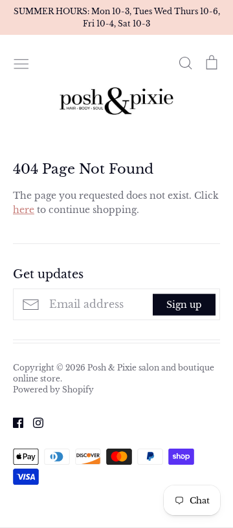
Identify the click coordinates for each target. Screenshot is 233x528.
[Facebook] (13, 422)
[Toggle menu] (21, 62)
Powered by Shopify (53, 389)
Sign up (184, 304)
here (23, 210)
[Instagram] (33, 422)
